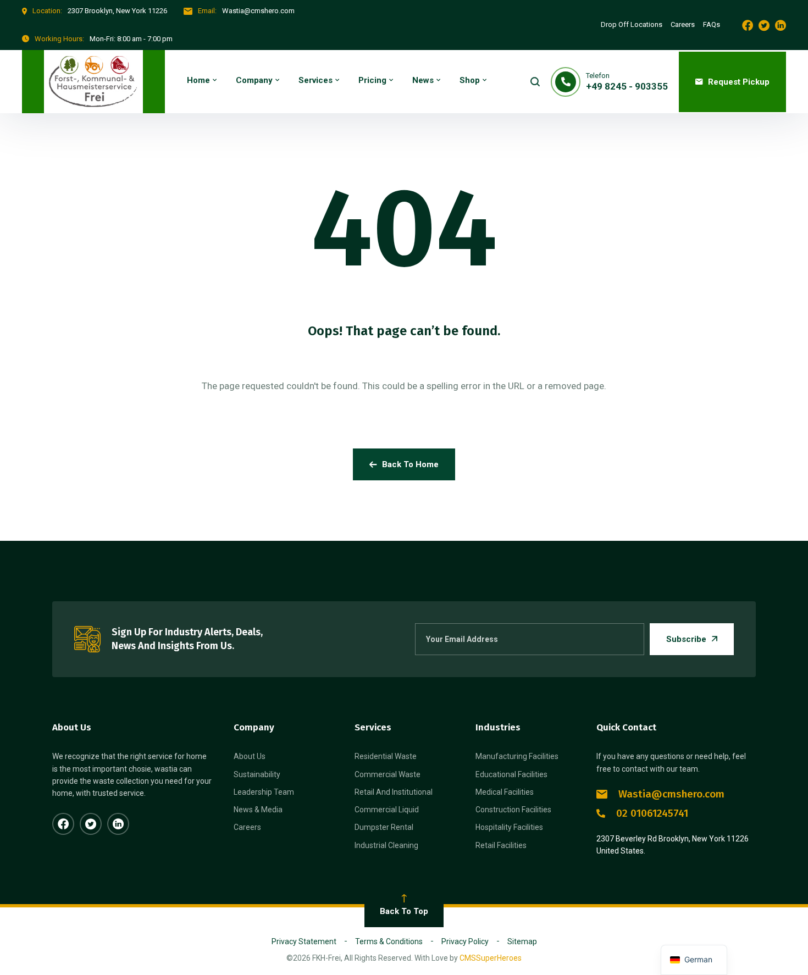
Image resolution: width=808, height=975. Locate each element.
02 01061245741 (652, 813)
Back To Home (410, 464)
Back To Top (404, 911)
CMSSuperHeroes (491, 958)
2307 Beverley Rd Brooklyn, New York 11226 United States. (672, 844)
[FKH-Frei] (93, 81)
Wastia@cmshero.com (671, 794)
